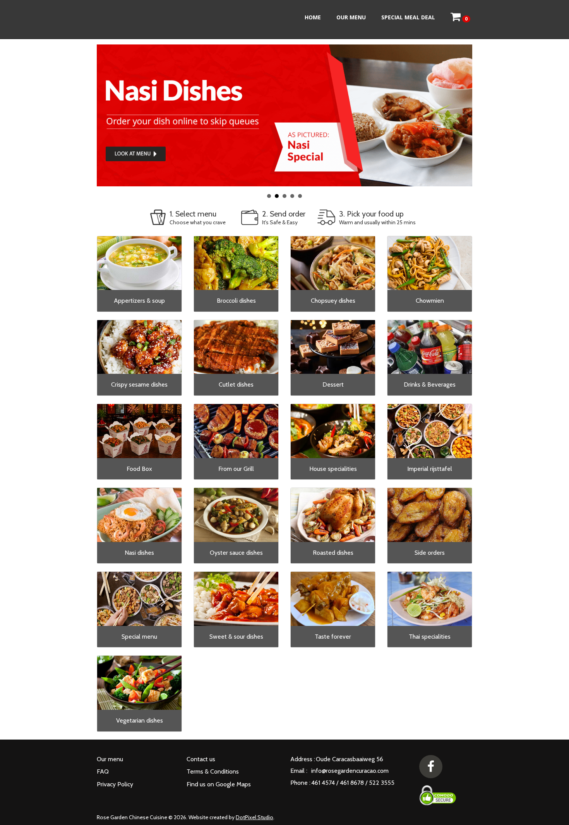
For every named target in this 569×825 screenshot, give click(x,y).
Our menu (351, 17)
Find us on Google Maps (219, 784)
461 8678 (352, 782)
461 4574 (323, 782)
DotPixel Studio (254, 817)
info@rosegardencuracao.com (350, 770)
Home (313, 17)
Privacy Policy (115, 784)
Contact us (201, 759)
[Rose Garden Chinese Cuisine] (140, 19)
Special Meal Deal (408, 17)
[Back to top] (544, 800)
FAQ (103, 771)
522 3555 (381, 782)
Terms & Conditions (213, 771)
